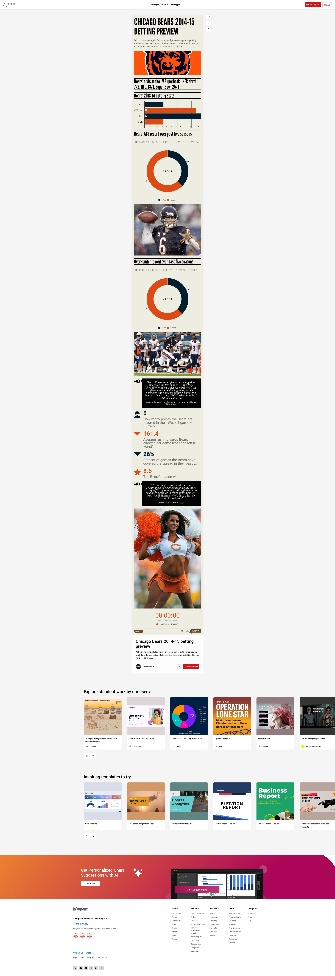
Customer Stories (235, 917)
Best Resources (234, 928)
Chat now (90, 953)
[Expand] (208, 17)
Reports (175, 917)
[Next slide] (92, 755)
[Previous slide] (86, 755)
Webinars (232, 924)
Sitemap (232, 943)
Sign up (327, 5)
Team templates (197, 937)
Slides (174, 935)
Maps (174, 924)
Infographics (176, 913)
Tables (174, 932)
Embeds (194, 917)
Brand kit (194, 921)
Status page (233, 939)
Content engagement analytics (195, 930)
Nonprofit (213, 928)
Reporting (213, 921)
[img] (154, 104)
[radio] (141, 142)
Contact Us (78, 953)
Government (214, 924)
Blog (249, 921)
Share (139, 631)
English (75, 958)
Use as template (312, 5)
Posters (175, 939)
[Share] (208, 23)
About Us (251, 913)
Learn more (90, 883)
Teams (212, 935)
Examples (232, 921)
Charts (174, 928)
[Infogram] (10, 5)
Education (213, 932)
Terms (76, 924)
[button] (162, 200)
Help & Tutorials (234, 913)
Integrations (195, 948)
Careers (250, 917)
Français (104, 958)
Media (212, 913)
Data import (195, 940)
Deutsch (82, 958)
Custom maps (196, 944)
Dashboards (176, 921)
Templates (195, 951)
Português (90, 958)
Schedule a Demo (235, 932)
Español (97, 958)
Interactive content (197, 913)
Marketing (213, 917)
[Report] (208, 29)
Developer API (234, 935)
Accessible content (198, 924)
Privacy (84, 924)
